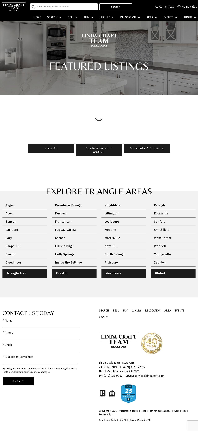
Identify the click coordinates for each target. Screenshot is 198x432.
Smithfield (162, 230)
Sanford (159, 221)
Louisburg (112, 221)
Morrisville (112, 238)
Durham (61, 213)
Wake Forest (162, 238)
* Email (7, 345)
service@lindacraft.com (145, 376)
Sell (116, 310)
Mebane (110, 230)
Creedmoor (13, 262)
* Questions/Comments (18, 357)
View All (51, 148)
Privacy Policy (179, 411)
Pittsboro (111, 262)
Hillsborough (64, 246)
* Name (7, 320)
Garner (60, 238)
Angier (10, 205)
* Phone (8, 332)
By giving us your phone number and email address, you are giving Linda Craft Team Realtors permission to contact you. (39, 370)
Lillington (111, 213)
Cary (9, 238)
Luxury (136, 310)
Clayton (11, 254)
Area (167, 310)
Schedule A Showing (147, 148)
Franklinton (63, 221)
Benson (11, 221)
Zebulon (160, 262)
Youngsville (162, 254)
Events (179, 310)
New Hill (110, 246)
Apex (9, 213)
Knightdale (113, 205)
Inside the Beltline (68, 262)
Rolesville (161, 213)
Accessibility (105, 414)
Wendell (160, 246)
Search (115, 6)
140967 (135, 371)
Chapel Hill (13, 246)
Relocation (153, 310)
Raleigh (159, 205)
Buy (125, 310)
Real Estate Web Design (111, 420)
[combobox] (64, 6)
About (103, 317)
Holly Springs (64, 254)
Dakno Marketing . (140, 420)
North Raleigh (115, 254)
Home (37, 17)
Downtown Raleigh (68, 205)
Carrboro (12, 230)
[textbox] (66, 7)
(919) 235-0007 (111, 376)
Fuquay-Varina (65, 230)
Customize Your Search (99, 150)
